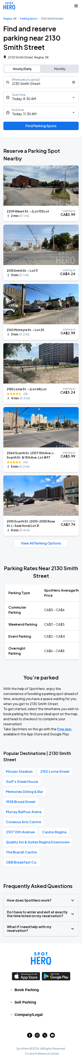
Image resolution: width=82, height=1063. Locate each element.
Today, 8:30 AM (24, 98)
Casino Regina (54, 832)
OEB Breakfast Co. (22, 862)
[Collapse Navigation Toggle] (76, 5)
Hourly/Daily (22, 69)
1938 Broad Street (21, 801)
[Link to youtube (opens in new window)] (52, 1036)
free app (64, 729)
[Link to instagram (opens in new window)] (37, 1036)
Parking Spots (28, 18)
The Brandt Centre (21, 852)
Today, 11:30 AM (24, 114)
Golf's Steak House (22, 781)
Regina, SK (10, 18)
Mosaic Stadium (19, 771)
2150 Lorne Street (55, 771)
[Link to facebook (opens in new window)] (29, 1036)
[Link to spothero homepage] (41, 958)
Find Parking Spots (41, 126)
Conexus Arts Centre (23, 822)
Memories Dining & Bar (24, 791)
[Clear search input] (73, 82)
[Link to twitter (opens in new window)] (44, 1036)
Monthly (60, 69)
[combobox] (41, 82)
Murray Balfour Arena (23, 812)
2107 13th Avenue (20, 832)
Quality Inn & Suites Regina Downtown (38, 842)
